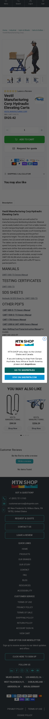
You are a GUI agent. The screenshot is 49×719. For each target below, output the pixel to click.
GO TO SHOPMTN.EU (24, 370)
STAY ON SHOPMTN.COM (24, 377)
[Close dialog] (44, 339)
